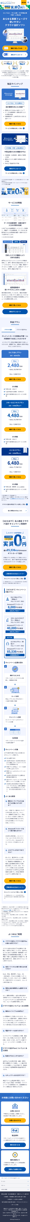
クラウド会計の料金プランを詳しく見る (13, 504)
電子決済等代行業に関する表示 (8, 1202)
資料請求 (24, 2)
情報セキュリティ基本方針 (23, 1194)
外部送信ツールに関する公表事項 (15, 1199)
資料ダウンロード (15, 169)
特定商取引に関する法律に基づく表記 (17, 1196)
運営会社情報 (4, 1194)
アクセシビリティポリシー (22, 1202)
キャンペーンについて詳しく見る (13, 578)
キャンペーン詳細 (7, 910)
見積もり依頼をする (15, 1169)
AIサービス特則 (15, 1204)
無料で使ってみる (15, 124)
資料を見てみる (15, 1145)
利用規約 (6, 1196)
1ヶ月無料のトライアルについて (17, 498)
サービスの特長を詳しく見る (13, 128)
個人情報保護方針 (12, 1194)
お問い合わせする (15, 1120)
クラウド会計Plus (22, 330)
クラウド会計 (8, 330)
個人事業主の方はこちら (15, 511)
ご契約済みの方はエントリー (15, 574)
